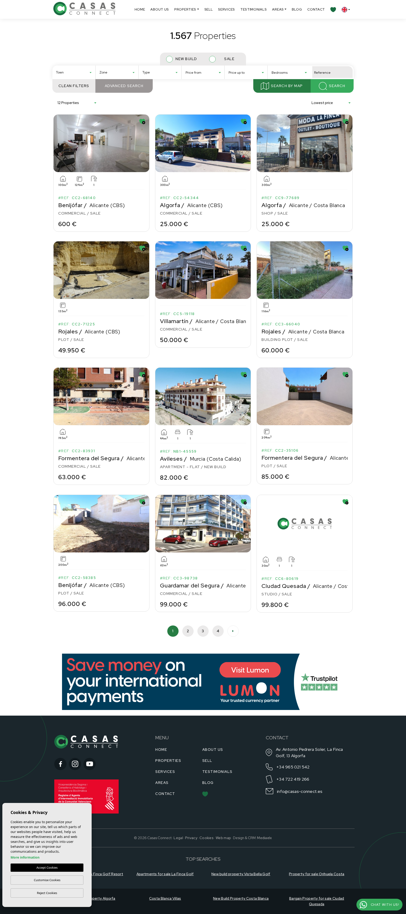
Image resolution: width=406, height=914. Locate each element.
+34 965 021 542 (293, 767)
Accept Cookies (47, 867)
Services (226, 9)
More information (25, 857)
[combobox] (74, 72)
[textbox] (75, 72)
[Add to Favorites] (142, 121)
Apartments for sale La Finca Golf (165, 874)
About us (159, 9)
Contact (316, 9)
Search (337, 86)
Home (140, 9)
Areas (278, 9)
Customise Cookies (47, 880)
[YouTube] (89, 764)
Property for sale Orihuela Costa (316, 874)
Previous (58, 143)
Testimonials (253, 9)
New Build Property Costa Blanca (241, 898)
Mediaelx (264, 838)
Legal (178, 838)
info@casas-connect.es (299, 791)
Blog (297, 9)
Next (144, 143)
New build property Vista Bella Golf (240, 874)
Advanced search (124, 86)
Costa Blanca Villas (165, 898)
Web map (223, 838)
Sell (208, 9)
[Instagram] (75, 764)
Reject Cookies (47, 893)
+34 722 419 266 (292, 779)
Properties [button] (185, 9)
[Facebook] (60, 764)
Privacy (191, 838)
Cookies (206, 838)
